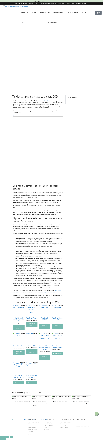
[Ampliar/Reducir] (1, 437)
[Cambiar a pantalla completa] (4, 437)
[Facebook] (81, 422)
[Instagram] (77, 422)
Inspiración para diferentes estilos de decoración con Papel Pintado (41, 404)
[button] (93, 12)
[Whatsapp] (97, 414)
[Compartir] (7, 437)
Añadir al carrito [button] (57, 353)
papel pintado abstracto (48, 292)
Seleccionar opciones (19, 327)
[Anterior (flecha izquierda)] (1, 439)
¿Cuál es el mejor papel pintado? (21, 402)
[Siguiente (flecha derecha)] (4, 439)
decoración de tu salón (45, 101)
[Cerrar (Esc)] (11, 437)
